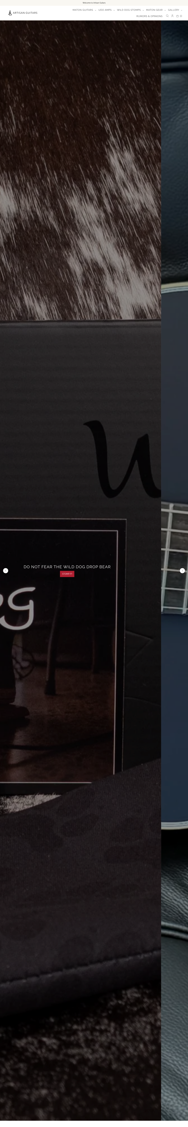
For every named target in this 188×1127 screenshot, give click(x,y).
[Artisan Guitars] (22, 13)
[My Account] (172, 16)
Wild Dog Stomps (129, 10)
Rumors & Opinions (149, 16)
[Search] (167, 16)
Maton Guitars (83, 10)
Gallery (174, 10)
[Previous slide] (5, 570)
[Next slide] (182, 570)
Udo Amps (105, 10)
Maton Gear (154, 10)
